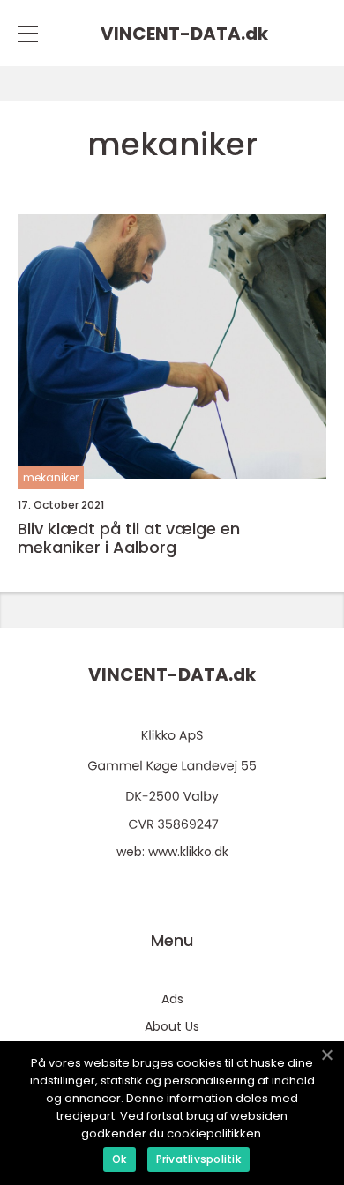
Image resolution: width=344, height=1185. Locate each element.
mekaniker (51, 477)
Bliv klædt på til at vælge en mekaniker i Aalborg (129, 538)
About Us (172, 1026)
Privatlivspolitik (198, 1158)
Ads (172, 999)
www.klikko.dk (188, 852)
